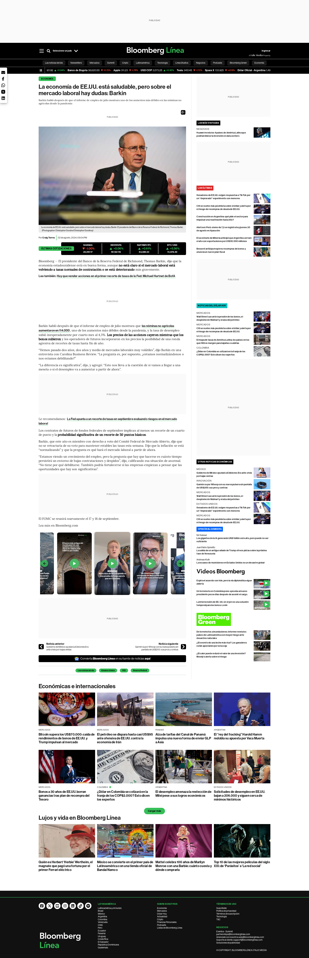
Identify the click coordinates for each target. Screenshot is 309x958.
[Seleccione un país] (76, 51)
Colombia (102, 919)
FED (124, 670)
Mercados (162, 911)
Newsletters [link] (76, 62)
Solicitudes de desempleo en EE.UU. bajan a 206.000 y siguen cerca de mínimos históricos (239, 795)
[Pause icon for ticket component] (41, 70)
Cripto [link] (125, 62)
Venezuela (103, 922)
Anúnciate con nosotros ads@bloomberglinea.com (240, 937)
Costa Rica (103, 939)
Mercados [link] (94, 62)
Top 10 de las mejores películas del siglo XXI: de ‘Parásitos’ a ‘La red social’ (242, 864)
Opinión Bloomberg (210, 529)
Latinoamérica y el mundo (110, 908)
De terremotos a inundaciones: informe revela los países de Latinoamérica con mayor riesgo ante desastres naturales (221, 635)
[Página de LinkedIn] (73, 906)
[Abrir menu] (41, 51)
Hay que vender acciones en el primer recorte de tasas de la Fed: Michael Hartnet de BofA (116, 276)
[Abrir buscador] (49, 51)
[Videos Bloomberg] (233, 571)
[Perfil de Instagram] (65, 906)
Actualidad (162, 916)
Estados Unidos (108, 670)
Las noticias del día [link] (54, 62)
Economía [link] (259, 62)
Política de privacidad (226, 911)
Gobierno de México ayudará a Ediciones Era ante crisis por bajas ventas (67, 648)
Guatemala (103, 947)
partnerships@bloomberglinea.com (233, 934)
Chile (100, 925)
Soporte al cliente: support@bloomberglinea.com (239, 940)
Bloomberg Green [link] (238, 62)
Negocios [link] (200, 62)
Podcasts (161, 925)
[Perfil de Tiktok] (80, 906)
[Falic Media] (251, 55)
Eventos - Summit (224, 931)
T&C (218, 919)
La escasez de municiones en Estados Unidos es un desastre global (230, 562)
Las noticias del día (86, 670)
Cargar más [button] (154, 810)
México (101, 913)
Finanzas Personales (167, 922)
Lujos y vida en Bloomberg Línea (80, 817)
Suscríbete (221, 908)
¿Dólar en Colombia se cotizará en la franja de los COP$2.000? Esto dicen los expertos (123, 795)
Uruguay (102, 936)
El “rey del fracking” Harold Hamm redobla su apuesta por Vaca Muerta (239, 736)
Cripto (160, 919)
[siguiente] (183, 646)
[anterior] (41, 646)
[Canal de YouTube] (57, 906)
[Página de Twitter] (49, 906)
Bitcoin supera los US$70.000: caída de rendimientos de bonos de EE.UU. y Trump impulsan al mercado (67, 738)
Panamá (101, 933)
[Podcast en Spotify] (88, 906)
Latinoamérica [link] (143, 62)
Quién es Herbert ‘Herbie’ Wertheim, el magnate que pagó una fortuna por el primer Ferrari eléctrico (66, 866)
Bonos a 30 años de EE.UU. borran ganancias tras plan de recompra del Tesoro (64, 795)
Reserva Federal (140, 670)
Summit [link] (110, 62)
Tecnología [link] (162, 62)
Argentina (102, 916)
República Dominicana (108, 944)
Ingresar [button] (266, 50)
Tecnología (221, 916)
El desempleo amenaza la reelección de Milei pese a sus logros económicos (183, 794)
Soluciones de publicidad (228, 942)
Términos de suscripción (227, 913)
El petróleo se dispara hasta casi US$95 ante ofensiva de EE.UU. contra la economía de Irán (125, 738)
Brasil (100, 911)
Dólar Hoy (162, 913)
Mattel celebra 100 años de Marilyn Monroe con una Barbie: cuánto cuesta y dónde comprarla (183, 866)
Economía (47, 78)
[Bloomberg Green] (233, 619)
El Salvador (103, 942)
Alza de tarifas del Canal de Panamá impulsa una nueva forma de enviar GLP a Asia (183, 738)
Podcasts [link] (217, 62)
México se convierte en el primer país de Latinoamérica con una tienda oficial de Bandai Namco (125, 866)
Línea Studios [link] (181, 62)
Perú (100, 927)
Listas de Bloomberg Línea (169, 927)
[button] (183, 112)
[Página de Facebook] (42, 906)
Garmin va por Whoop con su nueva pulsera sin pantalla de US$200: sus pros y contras (156, 648)
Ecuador (102, 930)
